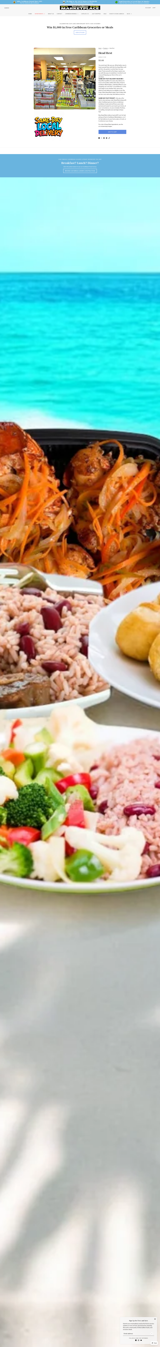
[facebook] (136, 1340)
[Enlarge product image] (65, 78)
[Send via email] (106, 138)
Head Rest (105, 53)
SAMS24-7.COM (102, 57)
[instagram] (138, 1340)
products (105, 48)
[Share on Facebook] (99, 138)
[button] (109, 138)
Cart (154, 7)
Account (148, 7)
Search (6, 8)
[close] (155, 1319)
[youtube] (141, 1340)
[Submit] (151, 1333)
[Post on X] (101, 138)
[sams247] (80, 8)
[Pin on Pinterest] (104, 138)
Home (100, 48)
